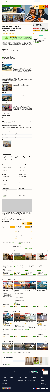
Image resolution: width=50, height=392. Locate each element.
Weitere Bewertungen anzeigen (17, 246)
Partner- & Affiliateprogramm (28, 380)
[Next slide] (47, 341)
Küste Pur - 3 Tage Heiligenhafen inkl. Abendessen (29, 290)
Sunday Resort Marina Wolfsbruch (6, 323)
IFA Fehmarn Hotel (39, 291)
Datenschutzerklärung (8, 364)
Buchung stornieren (4, 380)
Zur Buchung (44, 30)
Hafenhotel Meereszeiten (28, 291)
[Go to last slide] (46, 341)
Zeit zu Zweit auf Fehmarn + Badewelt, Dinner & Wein (6, 261)
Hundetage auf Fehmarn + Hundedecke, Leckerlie (40, 261)
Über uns (34, 380)
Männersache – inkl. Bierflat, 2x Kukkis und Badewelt (29, 261)
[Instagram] (13, 372)
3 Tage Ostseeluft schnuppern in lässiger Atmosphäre (7, 290)
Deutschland (7, 352)
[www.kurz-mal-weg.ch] (5, 1)
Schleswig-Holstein (12, 352)
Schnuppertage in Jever (17, 321)
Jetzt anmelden (19, 361)
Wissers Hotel (15, 291)
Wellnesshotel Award (20, 380)
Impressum (42, 380)
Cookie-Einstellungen (4, 383)
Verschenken (37, 30)
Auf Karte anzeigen (12, 31)
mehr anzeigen (30, 47)
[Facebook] (14, 372)
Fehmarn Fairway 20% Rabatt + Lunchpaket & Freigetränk (18, 261)
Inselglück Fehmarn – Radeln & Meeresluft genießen (18, 290)
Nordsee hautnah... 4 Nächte (29, 321)
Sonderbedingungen (37, 42)
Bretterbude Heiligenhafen (5, 291)
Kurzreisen (3, 352)
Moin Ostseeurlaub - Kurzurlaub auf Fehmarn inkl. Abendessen (41, 290)
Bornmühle (38, 323)
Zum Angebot (11, 274)
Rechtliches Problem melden (28, 248)
